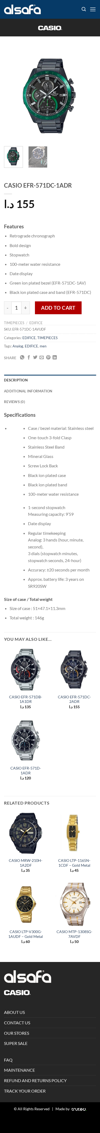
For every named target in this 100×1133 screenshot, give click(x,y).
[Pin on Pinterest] (48, 357)
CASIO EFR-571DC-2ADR (74, 699)
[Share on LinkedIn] (55, 357)
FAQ (8, 1059)
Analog (18, 346)
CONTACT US (17, 1022)
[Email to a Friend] (41, 357)
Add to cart (58, 308)
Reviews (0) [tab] (14, 402)
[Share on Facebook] (29, 357)
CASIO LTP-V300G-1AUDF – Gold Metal (25, 934)
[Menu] (93, 9)
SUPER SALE (15, 1043)
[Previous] (12, 96)
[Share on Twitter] (35, 357)
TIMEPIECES (14, 323)
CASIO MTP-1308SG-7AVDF (74, 934)
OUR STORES (16, 1033)
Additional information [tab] (28, 391)
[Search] (84, 9)
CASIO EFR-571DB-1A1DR (25, 699)
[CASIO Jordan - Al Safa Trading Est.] (22, 9)
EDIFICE (36, 323)
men (43, 346)
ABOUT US (14, 1012)
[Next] (87, 96)
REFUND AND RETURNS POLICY (35, 1080)
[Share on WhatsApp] (22, 357)
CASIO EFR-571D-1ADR (25, 770)
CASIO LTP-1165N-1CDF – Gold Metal (74, 862)
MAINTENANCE (19, 1070)
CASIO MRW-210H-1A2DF (25, 862)
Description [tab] (16, 380)
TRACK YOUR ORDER (25, 1090)
